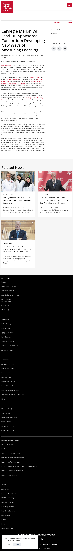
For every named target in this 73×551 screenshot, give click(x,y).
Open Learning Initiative (12, 79)
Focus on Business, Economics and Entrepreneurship (19, 466)
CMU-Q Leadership (7, 498)
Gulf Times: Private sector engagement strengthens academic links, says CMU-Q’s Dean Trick (17, 249)
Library (3, 399)
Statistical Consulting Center (10, 453)
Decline (17, 544)
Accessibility (55, 544)
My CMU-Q (5, 310)
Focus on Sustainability (9, 475)
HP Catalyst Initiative (7, 65)
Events (3, 520)
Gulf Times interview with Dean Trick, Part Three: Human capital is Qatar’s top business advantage (54, 200)
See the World (6, 422)
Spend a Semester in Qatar (10, 295)
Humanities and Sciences (9, 386)
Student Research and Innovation (12, 458)
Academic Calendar (7, 291)
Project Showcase (7, 444)
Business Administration (9, 373)
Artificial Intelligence (8, 364)
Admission (5, 320)
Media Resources (7, 528)
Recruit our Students (8, 511)
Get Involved (5, 413)
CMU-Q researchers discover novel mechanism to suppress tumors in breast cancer (17, 200)
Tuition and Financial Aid (9, 346)
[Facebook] (65, 48)
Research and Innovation (10, 440)
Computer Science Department (16, 83)
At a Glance (5, 489)
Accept (8, 544)
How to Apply (5, 328)
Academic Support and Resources (12, 395)
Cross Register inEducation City (7, 300)
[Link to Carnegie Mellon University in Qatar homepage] (7, 7)
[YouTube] (42, 539)
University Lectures (7, 507)
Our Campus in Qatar (8, 430)
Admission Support (7, 350)
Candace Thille (34, 77)
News (3, 524)
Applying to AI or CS (8, 333)
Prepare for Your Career (9, 417)
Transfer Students (7, 341)
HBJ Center (5, 449)
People (3, 282)
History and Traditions (8, 493)
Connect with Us (6, 515)
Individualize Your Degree (10, 390)
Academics (5, 360)
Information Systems (8, 382)
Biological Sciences (7, 368)
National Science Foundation (9, 108)
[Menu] (69, 5)
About (3, 485)
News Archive (68, 22)
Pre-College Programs (8, 286)
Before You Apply (7, 324)
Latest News (57, 22)
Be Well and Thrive (7, 426)
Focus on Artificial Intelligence (11, 462)
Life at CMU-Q (6, 409)
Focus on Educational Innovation (12, 471)
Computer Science (7, 377)
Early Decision (6, 337)
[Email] (53, 48)
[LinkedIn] (59, 48)
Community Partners (8, 502)
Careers (4, 305)
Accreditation (46, 544)
